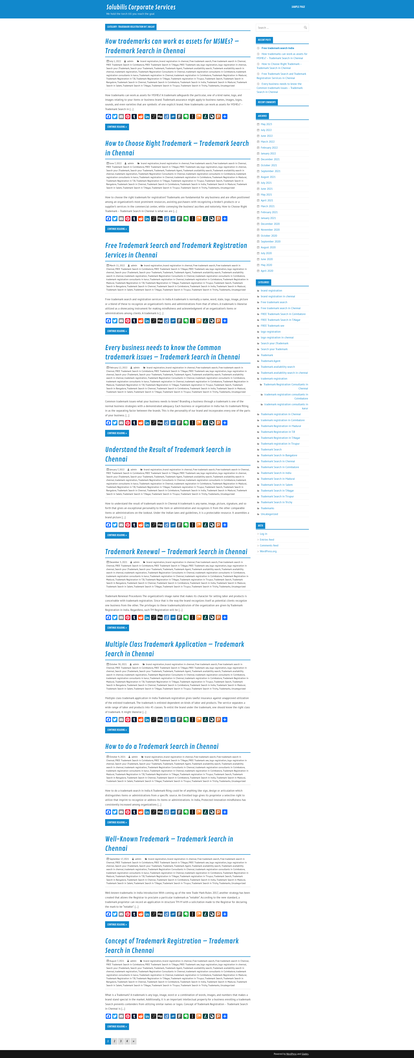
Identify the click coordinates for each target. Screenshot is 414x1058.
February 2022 (269, 147)
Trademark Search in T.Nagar (137, 85)
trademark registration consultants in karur (127, 279)
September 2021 (270, 171)
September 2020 (270, 241)
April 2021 (267, 200)
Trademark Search (213, 78)
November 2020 (270, 229)
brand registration (149, 61)
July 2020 (266, 253)
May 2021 (266, 194)
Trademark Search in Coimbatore (163, 82)
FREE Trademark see (190, 64)
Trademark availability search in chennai (284, 373)
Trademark (159, 68)
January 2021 (268, 218)
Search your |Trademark (117, 68)
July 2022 (266, 130)
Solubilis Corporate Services (140, 7)
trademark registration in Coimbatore (192, 75)
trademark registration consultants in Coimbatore (210, 71)
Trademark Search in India (193, 82)
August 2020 (268, 247)
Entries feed (267, 539)
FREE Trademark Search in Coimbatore (125, 64)
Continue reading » (117, 127)
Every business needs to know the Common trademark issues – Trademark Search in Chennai (279, 88)
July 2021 (266, 183)
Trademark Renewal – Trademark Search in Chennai (176, 552)
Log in (263, 534)
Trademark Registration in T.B (120, 78)
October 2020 (269, 235)
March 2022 (268, 141)
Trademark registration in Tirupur (187, 78)
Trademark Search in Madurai (221, 82)
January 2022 (268, 153)
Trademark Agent (173, 68)
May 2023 (266, 124)
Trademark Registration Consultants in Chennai (161, 71)
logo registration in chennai (232, 64)
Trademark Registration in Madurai (229, 75)
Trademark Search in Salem (119, 289)
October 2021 (269, 165)
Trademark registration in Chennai (156, 75)
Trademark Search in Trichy (194, 85)
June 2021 (267, 188)
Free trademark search (200, 61)
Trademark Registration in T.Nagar (153, 78)
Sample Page (298, 7)
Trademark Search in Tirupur (166, 85)
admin (130, 61)
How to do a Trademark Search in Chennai (161, 746)
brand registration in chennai (174, 61)
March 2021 (268, 206)
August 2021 (268, 177)
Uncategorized (227, 85)
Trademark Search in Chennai (131, 82)
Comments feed (269, 545)
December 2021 (270, 159)
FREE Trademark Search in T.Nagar (162, 64)
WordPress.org (268, 551)
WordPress (291, 1053)
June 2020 (267, 259)
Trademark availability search (197, 68)
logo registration (209, 64)
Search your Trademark (141, 68)
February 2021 (269, 212)
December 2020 (270, 224)
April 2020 (267, 271)
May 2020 (266, 265)
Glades (305, 1053)
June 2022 (267, 136)
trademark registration (126, 71)
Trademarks (213, 85)
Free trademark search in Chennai (228, 61)
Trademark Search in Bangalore (279, 455)
